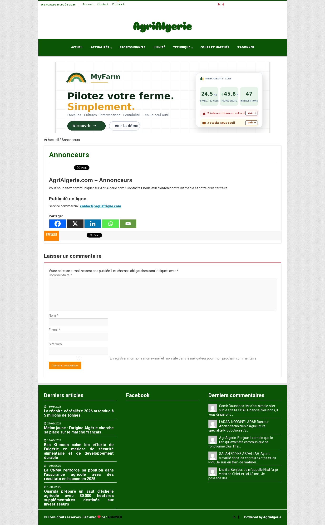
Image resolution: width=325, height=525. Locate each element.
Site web (55, 344)
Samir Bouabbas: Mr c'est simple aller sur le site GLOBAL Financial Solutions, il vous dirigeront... (243, 410)
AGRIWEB (115, 517)
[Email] (128, 223)
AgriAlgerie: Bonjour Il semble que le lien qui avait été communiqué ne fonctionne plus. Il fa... (240, 442)
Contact (102, 4)
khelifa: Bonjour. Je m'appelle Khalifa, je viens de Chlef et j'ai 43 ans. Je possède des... (243, 474)
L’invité (159, 47)
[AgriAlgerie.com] (162, 22)
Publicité (118, 4)
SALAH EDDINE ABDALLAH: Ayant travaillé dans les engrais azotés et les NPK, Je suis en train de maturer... (242, 458)
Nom (53, 315)
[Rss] (219, 4)
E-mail (55, 330)
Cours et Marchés (214, 47)
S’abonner (245, 47)
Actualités (100, 47)
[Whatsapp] (110, 223)
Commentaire (60, 275)
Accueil (88, 4)
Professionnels (132, 47)
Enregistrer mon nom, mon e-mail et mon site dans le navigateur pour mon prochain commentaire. (183, 358)
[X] (75, 223)
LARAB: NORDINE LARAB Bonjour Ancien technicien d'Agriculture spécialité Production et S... (238, 426)
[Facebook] (223, 4)
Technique (181, 47)
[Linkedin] (92, 223)
